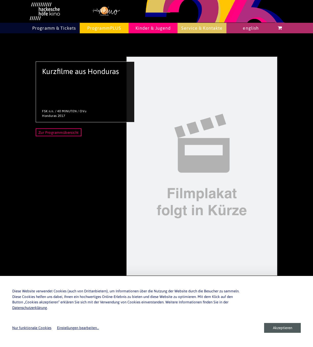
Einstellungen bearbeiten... (78, 328)
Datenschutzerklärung (29, 308)
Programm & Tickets (54, 28)
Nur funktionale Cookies (31, 328)
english (251, 28)
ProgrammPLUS (104, 28)
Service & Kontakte (202, 28)
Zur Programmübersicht (58, 132)
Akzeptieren (282, 328)
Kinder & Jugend (153, 28)
